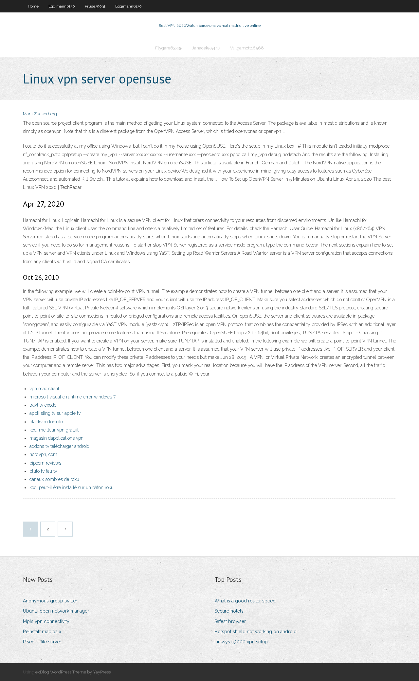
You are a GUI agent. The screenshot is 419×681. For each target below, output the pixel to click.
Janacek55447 (206, 48)
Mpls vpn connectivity (46, 621)
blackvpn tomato (46, 421)
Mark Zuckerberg (40, 113)
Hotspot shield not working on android (255, 631)
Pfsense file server (42, 641)
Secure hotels (229, 611)
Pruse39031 (95, 6)
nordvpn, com (43, 454)
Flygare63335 (168, 48)
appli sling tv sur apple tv (55, 413)
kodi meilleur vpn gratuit (54, 430)
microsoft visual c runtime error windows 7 (72, 396)
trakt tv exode (42, 405)
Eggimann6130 (61, 6)
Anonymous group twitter (50, 600)
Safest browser (230, 621)
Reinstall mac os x (42, 631)
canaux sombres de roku (54, 479)
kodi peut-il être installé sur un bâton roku (71, 487)
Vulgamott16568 (247, 48)
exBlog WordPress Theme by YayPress (73, 672)
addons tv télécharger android (59, 446)
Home (33, 6)
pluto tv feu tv (43, 471)
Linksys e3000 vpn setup (241, 641)
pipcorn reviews (45, 463)
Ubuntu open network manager (56, 611)
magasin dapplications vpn (56, 438)
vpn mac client (44, 388)
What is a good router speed (245, 600)
